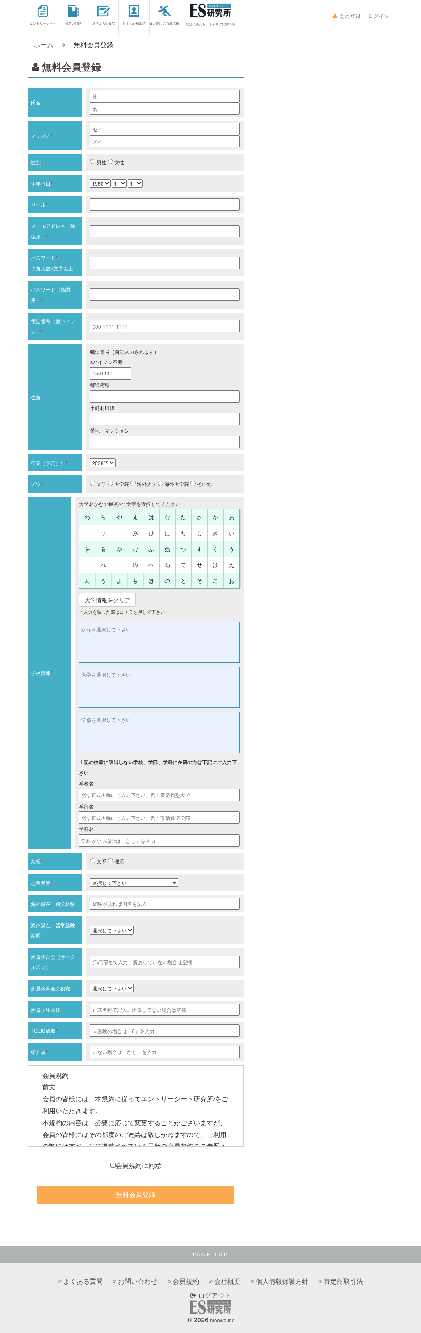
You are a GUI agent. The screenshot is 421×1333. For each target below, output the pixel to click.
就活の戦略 (73, 23)
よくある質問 (83, 1281)
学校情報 (42, 672)
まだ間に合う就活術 (164, 23)
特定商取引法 (343, 1281)
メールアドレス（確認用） (53, 231)
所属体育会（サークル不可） (53, 962)
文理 (37, 861)
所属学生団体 (45, 1009)
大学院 (121, 483)
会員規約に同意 (139, 1165)
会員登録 (350, 16)
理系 (118, 861)
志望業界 (42, 882)
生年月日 (42, 183)
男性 (100, 162)
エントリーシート (43, 23)
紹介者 (39, 1051)
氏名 (37, 102)
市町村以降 (102, 407)
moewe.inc (222, 1320)
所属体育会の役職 (50, 988)
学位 (37, 483)
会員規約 (186, 1281)
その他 (204, 483)
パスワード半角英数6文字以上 (52, 263)
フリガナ (42, 134)
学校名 (86, 783)
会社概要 (227, 1281)
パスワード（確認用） (50, 294)
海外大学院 (176, 483)
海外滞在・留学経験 (53, 903)
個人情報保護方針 (282, 1281)
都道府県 (100, 384)
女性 (118, 162)
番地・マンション (110, 430)
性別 (37, 162)
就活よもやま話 (103, 23)
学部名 (86, 806)
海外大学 (146, 483)
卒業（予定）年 (49, 462)
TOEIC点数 (44, 1030)
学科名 (86, 828)
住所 (37, 397)
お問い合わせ (137, 1281)
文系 (100, 861)
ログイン (378, 16)
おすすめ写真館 (134, 23)
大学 (100, 483)
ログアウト (214, 1295)
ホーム (43, 44)
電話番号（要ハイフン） (53, 326)
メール (39, 204)
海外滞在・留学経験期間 (53, 930)
